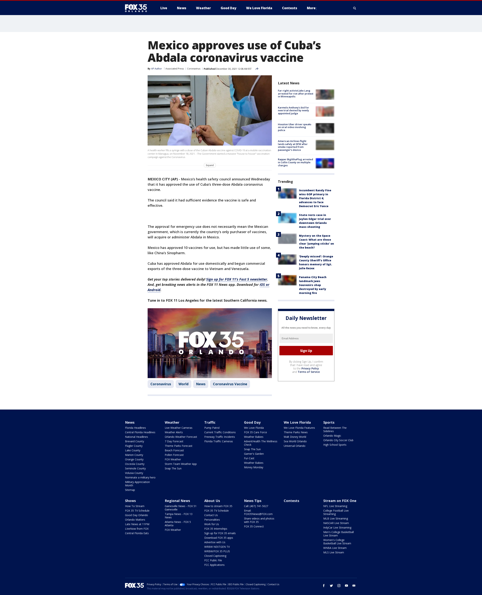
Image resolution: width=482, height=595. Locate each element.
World (183, 384)
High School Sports (334, 444)
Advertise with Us (214, 542)
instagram (339, 586)
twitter (331, 586)
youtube (346, 586)
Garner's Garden (254, 453)
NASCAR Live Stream (336, 523)
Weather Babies (253, 437)
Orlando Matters (135, 519)
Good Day (252, 422)
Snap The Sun (173, 468)
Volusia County (134, 473)
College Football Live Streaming (336, 512)
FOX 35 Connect (254, 526)
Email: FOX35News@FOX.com (258, 512)
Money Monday (253, 467)
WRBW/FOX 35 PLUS (217, 551)
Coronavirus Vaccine (230, 384)
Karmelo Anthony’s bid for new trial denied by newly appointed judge (293, 110)
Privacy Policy (310, 368)
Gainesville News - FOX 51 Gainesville (181, 507)
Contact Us (211, 515)
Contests (291, 500)
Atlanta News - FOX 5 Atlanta (178, 523)
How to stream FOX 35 (218, 506)
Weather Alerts (174, 432)
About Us (212, 500)
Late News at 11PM (137, 524)
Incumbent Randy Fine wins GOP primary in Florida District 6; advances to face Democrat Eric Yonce (315, 198)
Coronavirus (193, 68)
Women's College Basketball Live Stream (337, 541)
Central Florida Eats (137, 533)
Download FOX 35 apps (218, 537)
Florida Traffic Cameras (218, 441)
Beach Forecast (174, 450)
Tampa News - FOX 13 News (178, 515)
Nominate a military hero (140, 477)
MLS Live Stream (333, 552)
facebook (324, 586)
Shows (130, 500)
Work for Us (211, 524)
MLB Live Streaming (335, 518)
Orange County (134, 459)
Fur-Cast (249, 458)
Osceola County (134, 464)
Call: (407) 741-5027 (256, 506)
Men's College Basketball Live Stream (338, 533)
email (354, 586)
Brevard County (134, 441)
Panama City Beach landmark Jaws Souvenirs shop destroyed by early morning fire (312, 284)
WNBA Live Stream (335, 548)
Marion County (134, 455)
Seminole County (135, 468)
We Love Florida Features (299, 427)
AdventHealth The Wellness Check (260, 442)
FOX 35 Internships (215, 528)
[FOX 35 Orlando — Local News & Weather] (137, 8)
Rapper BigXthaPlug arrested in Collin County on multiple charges (295, 162)
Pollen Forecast (174, 455)
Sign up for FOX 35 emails (220, 533)
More (311, 8)
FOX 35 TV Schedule (137, 510)
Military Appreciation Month (137, 483)
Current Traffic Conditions (220, 432)
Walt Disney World (295, 437)
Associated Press (174, 68)
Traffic (209, 422)
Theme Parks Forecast (178, 446)
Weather (172, 422)
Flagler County (134, 446)
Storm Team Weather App (181, 464)
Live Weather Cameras (178, 427)
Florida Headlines (135, 427)
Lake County (132, 450)
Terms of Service (309, 372)
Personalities (212, 519)
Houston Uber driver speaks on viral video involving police (294, 127)
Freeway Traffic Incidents (219, 437)
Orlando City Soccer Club (338, 440)
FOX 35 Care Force (255, 432)
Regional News (177, 500)
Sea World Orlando (295, 441)
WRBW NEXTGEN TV (217, 546)
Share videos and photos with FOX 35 (259, 520)
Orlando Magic (332, 435)
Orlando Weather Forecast (181, 437)
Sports (328, 422)
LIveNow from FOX (137, 528)
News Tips (252, 500)
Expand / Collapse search (354, 8)
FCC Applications (214, 565)
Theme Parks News (296, 432)
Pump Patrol (212, 427)
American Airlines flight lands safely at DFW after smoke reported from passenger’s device (293, 145)
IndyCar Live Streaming (337, 527)
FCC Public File (213, 560)
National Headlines (136, 437)
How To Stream (134, 506)
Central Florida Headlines (140, 432)
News (200, 384)
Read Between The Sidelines (335, 429)
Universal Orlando (294, 446)
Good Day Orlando (136, 515)
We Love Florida (254, 427)
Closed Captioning (215, 556)
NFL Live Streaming (335, 506)
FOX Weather (173, 459)
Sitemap (130, 490)
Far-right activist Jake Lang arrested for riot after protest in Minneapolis (295, 93)
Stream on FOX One (339, 500)
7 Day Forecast (174, 441)
